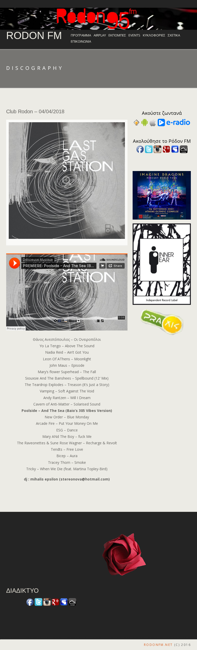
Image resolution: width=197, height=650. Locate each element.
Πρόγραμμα (81, 35)
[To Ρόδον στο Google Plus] (166, 148)
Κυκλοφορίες (154, 35)
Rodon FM (34, 35)
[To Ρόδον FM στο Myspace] (175, 148)
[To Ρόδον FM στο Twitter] (149, 148)
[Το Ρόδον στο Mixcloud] (184, 148)
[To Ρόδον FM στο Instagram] (157, 148)
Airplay (100, 35)
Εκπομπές (117, 35)
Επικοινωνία (81, 41)
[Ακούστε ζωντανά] (144, 122)
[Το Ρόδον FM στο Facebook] (140, 148)
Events (134, 35)
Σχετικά (174, 35)
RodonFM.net (158, 645)
